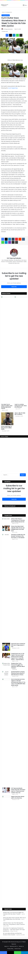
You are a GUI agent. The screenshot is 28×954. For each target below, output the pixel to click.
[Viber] (9, 242)
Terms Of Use (17, 948)
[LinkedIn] (14, 35)
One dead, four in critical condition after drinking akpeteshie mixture (6, 406)
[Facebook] (7, 35)
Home (3, 12)
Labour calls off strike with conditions (20, 413)
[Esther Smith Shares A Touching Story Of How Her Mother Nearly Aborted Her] (6, 520)
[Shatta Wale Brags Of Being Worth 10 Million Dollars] (7, 418)
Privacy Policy (10, 948)
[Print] (16, 242)
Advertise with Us (14, 946)
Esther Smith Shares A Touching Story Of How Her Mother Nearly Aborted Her (18, 520)
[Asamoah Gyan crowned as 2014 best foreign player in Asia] (6, 647)
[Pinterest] (16, 239)
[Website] (14, 265)
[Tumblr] (13, 239)
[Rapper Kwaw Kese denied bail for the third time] (6, 849)
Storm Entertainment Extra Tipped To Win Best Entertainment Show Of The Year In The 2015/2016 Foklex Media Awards (18, 682)
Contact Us (21, 946)
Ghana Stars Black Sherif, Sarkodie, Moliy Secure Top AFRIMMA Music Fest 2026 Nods (17, 528)
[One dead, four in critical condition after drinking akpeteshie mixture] (7, 349)
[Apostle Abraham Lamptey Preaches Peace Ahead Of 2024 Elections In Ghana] (6, 673)
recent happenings (13, 88)
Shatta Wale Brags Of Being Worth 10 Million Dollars (6, 428)
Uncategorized (8, 12)
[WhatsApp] (17, 35)
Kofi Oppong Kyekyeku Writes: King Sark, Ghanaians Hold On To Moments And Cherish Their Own (18, 790)
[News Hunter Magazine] (7, 5)
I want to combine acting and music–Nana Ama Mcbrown (21, 406)
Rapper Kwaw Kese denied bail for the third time (17, 797)
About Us (6, 946)
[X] (10, 35)
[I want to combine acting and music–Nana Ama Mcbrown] (21, 349)
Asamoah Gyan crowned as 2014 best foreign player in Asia (18, 645)
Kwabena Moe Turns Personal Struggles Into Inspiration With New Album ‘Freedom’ (18, 666)
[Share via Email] (20, 35)
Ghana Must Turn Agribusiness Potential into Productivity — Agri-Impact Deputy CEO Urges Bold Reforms (14, 930)
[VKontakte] (23, 239)
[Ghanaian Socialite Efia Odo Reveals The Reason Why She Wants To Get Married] (6, 587)
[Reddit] (20, 239)
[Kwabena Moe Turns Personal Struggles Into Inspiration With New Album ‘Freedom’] (6, 665)
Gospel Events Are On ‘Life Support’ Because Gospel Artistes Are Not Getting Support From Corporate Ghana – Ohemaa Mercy (17, 656)
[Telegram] (6, 242)
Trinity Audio (15, 60)
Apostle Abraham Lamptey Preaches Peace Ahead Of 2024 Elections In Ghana (18, 673)
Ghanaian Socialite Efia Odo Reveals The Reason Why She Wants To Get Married (18, 536)
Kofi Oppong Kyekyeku (8, 29)
